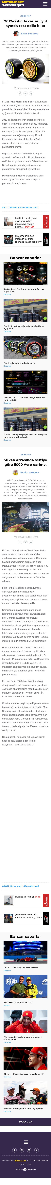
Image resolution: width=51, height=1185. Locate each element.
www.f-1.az (20, 1160)
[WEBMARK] (25, 1169)
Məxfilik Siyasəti (25, 1164)
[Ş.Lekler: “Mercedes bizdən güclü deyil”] (25, 1058)
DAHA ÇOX (25, 1121)
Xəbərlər (25, 15)
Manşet (7, 1005)
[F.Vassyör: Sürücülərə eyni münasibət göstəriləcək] (25, 1021)
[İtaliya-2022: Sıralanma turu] (25, 986)
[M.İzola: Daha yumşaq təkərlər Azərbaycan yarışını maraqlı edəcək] (25, 419)
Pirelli (14, 207)
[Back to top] (43, 1177)
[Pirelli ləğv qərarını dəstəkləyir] (25, 347)
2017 (6, 207)
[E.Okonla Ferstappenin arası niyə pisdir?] (25, 1092)
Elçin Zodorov (29, 33)
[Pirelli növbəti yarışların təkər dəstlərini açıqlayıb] (25, 310)
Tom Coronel (32, 886)
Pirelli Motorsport (29, 207)
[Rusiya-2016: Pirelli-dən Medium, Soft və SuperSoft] (25, 273)
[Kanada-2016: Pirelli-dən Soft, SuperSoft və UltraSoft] (25, 382)
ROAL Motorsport (13, 886)
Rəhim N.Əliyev (29, 472)
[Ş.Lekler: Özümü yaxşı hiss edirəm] (25, 952)
